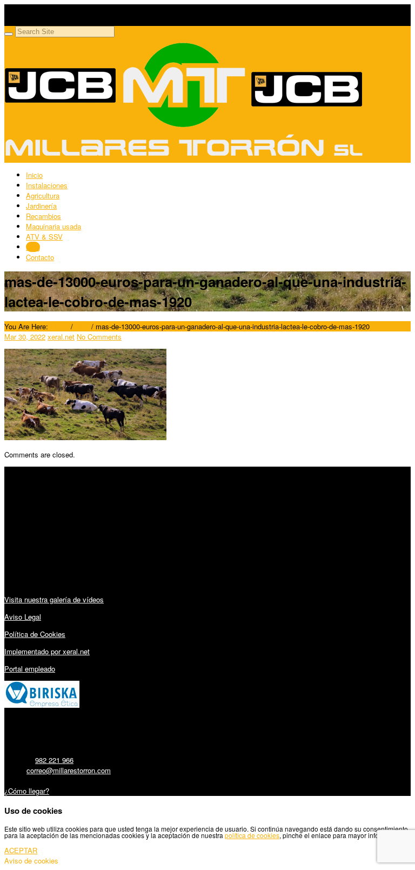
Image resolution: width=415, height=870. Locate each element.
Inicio (34, 175)
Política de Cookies (34, 634)
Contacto (40, 257)
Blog (33, 247)
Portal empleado (29, 668)
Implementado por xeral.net (47, 651)
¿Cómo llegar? (26, 791)
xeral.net (61, 336)
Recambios (43, 216)
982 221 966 (54, 760)
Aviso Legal (22, 617)
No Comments (99, 336)
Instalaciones (47, 185)
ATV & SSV (44, 236)
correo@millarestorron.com (68, 770)
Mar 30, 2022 (24, 336)
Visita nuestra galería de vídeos (54, 599)
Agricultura (42, 195)
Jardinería (41, 206)
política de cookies (252, 835)
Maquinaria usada (53, 226)
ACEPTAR (20, 850)
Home (59, 326)
